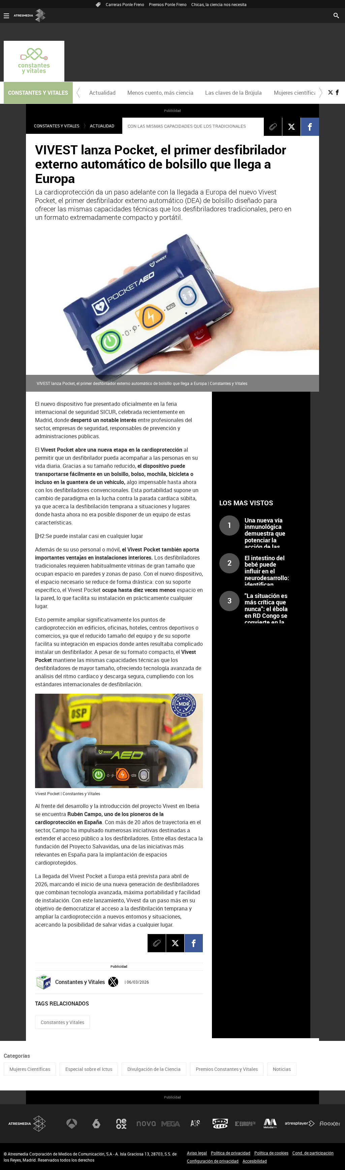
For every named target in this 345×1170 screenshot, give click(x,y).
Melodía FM (270, 1124)
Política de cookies (271, 1153)
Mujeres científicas (297, 92)
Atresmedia (27, 1123)
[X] (291, 127)
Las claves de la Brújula (233, 92)
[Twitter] (113, 981)
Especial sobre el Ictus (88, 1069)
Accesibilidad (255, 1161)
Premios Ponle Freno (168, 4)
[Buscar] (336, 15)
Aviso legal (197, 1153)
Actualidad (102, 92)
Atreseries (196, 1124)
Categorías (17, 1055)
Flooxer (330, 1124)
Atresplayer (300, 1124)
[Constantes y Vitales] (34, 61)
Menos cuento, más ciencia (160, 92)
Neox (121, 1124)
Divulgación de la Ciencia (154, 1069)
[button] (78, 93)
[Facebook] (310, 127)
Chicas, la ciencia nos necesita (219, 4)
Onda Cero (220, 1124)
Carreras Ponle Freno (125, 4)
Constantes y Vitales (56, 125)
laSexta (96, 1124)
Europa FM (245, 1124)
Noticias (282, 1069)
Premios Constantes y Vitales (227, 1069)
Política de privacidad (230, 1153)
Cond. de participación (313, 1153)
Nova (146, 1124)
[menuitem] (103, 93)
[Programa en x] (330, 92)
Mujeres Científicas (29, 1069)
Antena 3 (72, 1124)
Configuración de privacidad (213, 1161)
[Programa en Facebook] (337, 92)
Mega (171, 1124)
